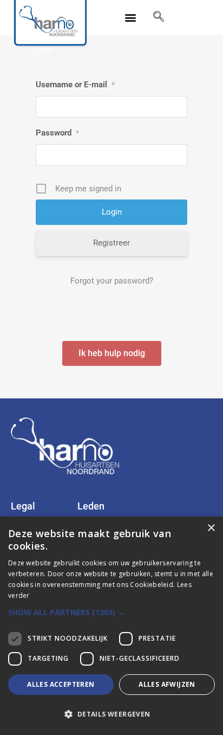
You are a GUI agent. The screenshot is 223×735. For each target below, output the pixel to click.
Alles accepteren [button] (60, 684)
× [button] (211, 528)
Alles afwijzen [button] (167, 684)
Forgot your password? (111, 281)
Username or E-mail (75, 84)
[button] (131, 18)
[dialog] (111, 626)
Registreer (111, 243)
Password (57, 133)
